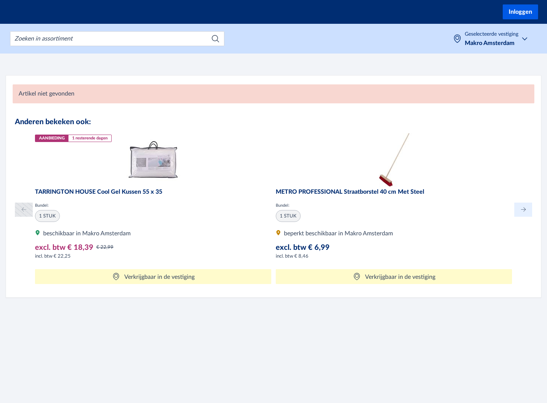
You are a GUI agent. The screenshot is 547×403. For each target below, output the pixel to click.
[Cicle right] (523, 209)
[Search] (215, 38)
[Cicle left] (24, 209)
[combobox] (117, 38)
